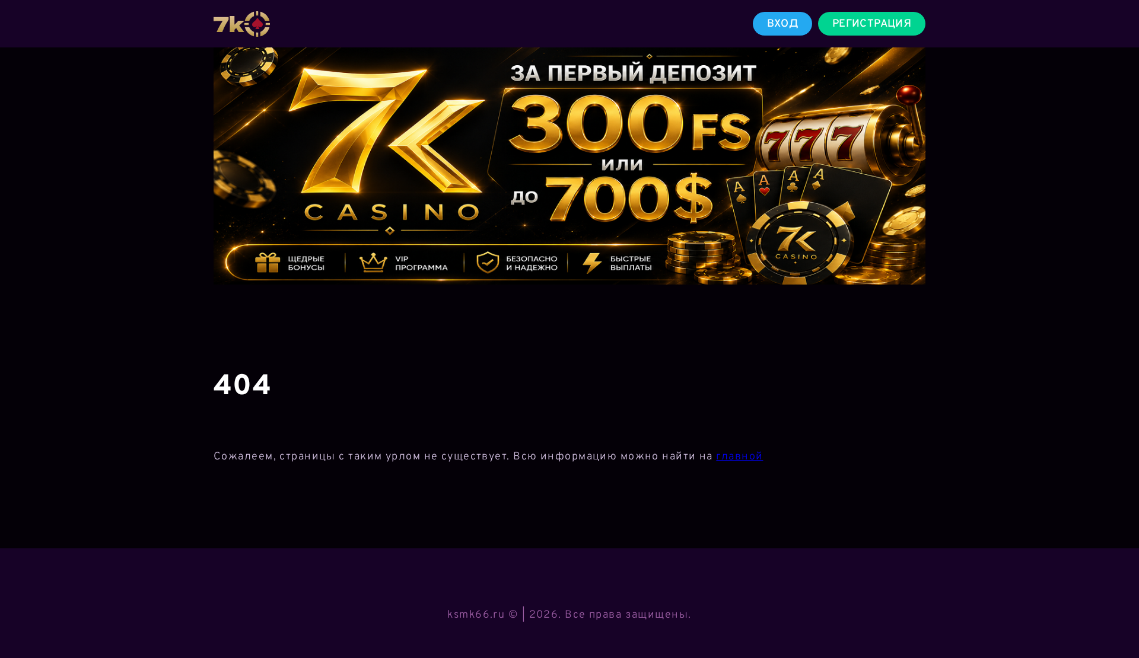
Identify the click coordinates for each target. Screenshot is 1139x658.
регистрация (871, 24)
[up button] (1112, 618)
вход (782, 24)
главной (739, 457)
